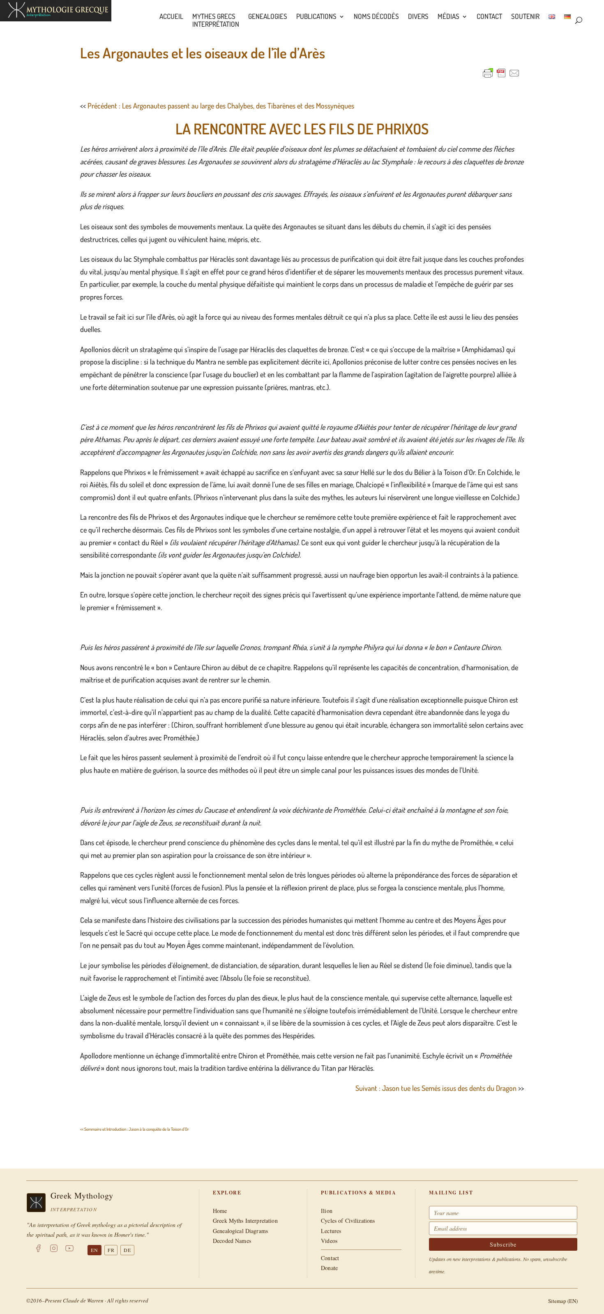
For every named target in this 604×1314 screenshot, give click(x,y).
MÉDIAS (448, 17)
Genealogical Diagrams (240, 1231)
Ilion (326, 1211)
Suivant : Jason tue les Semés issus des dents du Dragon (435, 1088)
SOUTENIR (525, 17)
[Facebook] (38, 1250)
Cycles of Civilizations (348, 1220)
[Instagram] (54, 1250)
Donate (329, 1268)
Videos (329, 1241)
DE (127, 1250)
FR (111, 1250)
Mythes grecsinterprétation (215, 20)
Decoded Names (232, 1241)
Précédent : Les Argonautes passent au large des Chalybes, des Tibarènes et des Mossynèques (221, 105)
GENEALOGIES (267, 17)
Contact (489, 17)
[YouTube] (69, 1250)
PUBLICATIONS (316, 17)
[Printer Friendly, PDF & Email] (501, 73)
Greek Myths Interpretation (245, 1220)
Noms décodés (376, 17)
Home (220, 1211)
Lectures (331, 1231)
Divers (418, 17)
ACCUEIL (171, 17)
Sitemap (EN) (563, 1301)
